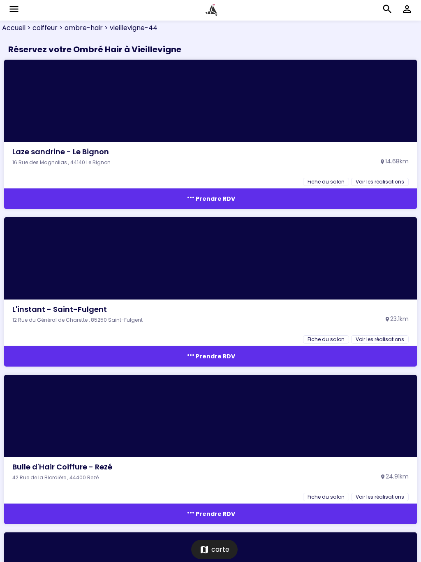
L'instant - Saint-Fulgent (59, 309)
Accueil (13, 28)
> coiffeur (41, 28)
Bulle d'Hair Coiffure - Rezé (62, 467)
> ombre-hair (80, 28)
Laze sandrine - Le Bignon (60, 151)
